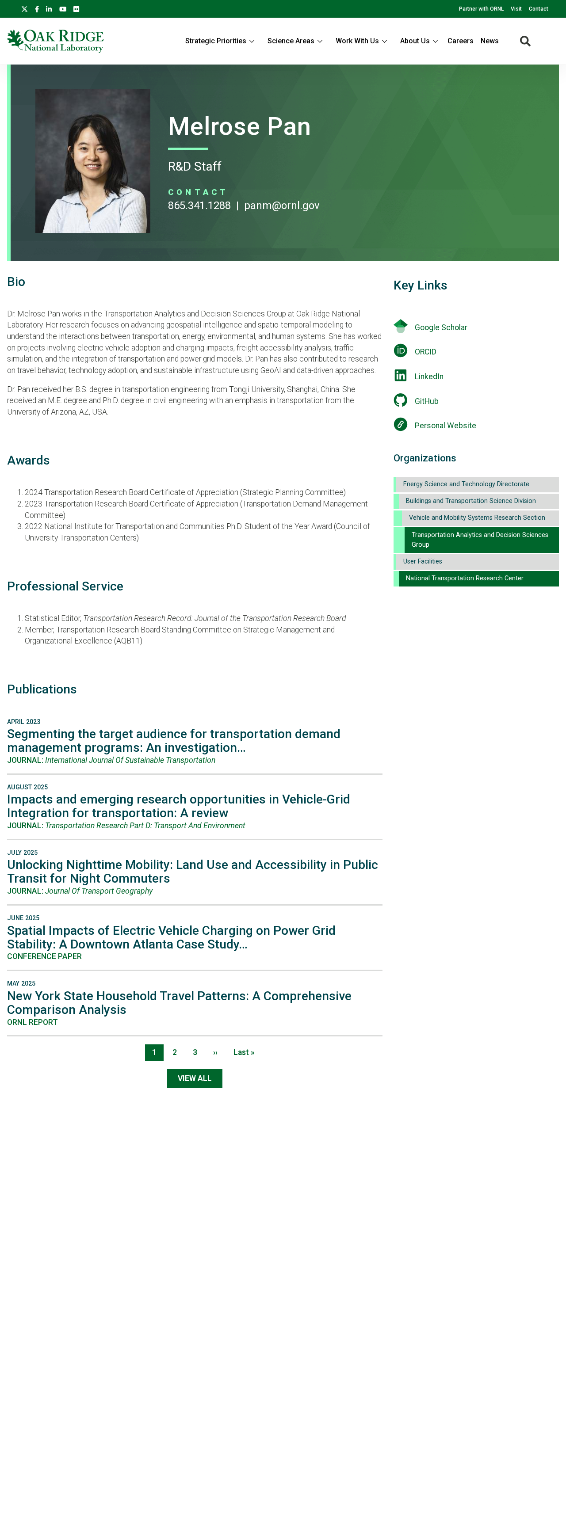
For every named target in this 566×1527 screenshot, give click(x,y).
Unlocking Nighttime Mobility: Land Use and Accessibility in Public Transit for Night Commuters (192, 871)
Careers (460, 41)
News (490, 41)
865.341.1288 (199, 205)
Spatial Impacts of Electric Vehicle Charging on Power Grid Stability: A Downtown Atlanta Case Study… (171, 937)
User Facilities (422, 561)
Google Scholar (441, 327)
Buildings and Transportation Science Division (471, 501)
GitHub (427, 401)
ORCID (425, 351)
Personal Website (445, 425)
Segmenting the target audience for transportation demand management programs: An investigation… (173, 741)
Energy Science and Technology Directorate (466, 484)
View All (195, 1078)
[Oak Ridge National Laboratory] (55, 41)
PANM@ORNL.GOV (282, 205)
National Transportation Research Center (465, 578)
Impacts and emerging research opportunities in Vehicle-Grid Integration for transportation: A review (178, 806)
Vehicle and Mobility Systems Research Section (477, 518)
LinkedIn (429, 376)
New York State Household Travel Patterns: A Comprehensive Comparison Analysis (179, 1003)
